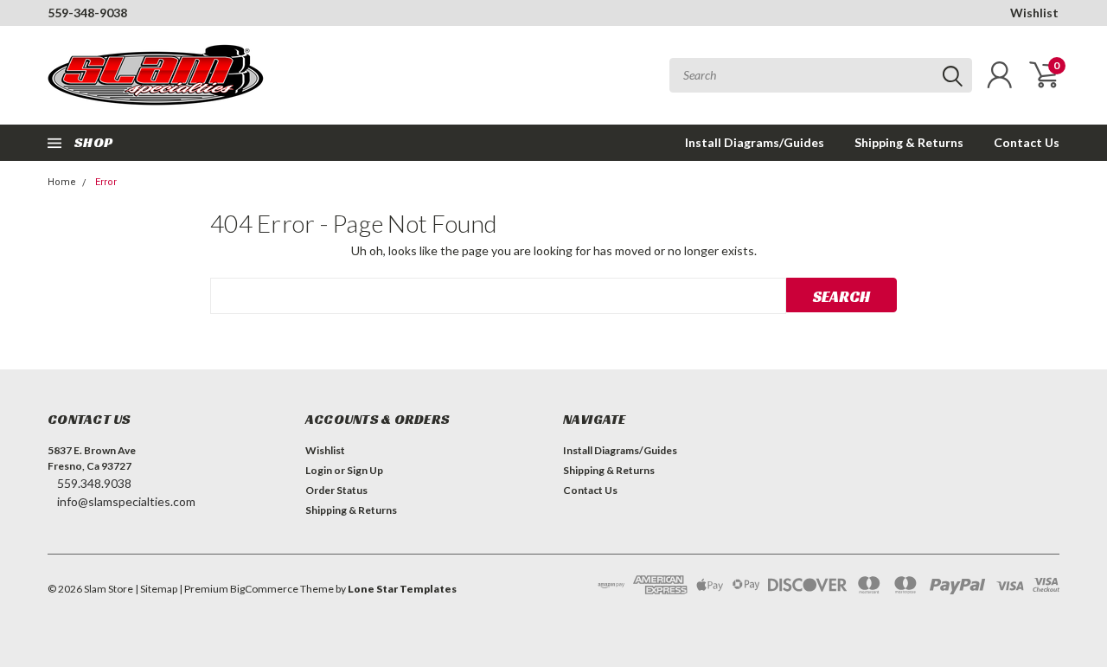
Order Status (336, 490)
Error (106, 182)
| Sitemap (156, 588)
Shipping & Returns (908, 142)
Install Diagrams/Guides (754, 142)
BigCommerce (264, 588)
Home (62, 182)
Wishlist (1034, 12)
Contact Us (1026, 142)
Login (318, 470)
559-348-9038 (87, 12)
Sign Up (365, 470)
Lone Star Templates (402, 588)
